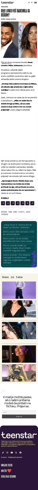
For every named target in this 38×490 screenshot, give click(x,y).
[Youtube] (12, 452)
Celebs (4, 6)
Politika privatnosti (15, 457)
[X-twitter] (16, 452)
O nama (4, 457)
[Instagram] (31, 2)
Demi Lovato (18, 212)
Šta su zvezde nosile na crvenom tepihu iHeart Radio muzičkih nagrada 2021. (17, 248)
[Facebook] (20, 452)
